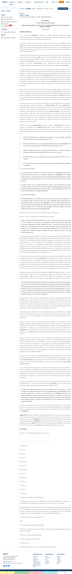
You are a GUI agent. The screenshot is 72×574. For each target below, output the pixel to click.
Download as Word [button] (8, 19)
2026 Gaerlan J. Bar (38, 2)
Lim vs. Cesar (5, 11)
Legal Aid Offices (37, 562)
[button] (9, 22)
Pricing (11, 4)
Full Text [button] (28, 8)
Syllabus (35, 558)
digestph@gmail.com (8, 561)
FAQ (12, 563)
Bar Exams (35, 559)
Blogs (34, 566)
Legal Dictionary (37, 565)
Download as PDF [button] (7, 17)
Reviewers (35, 560)
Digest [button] (34, 8)
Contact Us (59, 560)
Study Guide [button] (40, 8)
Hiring (58, 562)
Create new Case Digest (9, 38)
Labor (46, 563)
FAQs (58, 563)
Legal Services (61, 554)
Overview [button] (22, 8)
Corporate (47, 562)
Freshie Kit (35, 556)
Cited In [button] (46, 8)
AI (47, 2)
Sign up (68, 2)
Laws (46, 559)
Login (61, 2)
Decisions (13, 8)
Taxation (47, 560)
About (58, 559)
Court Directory (36, 563)
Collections (20, 2)
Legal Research (5, 8)
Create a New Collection (9, 32)
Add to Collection (63, 8)
